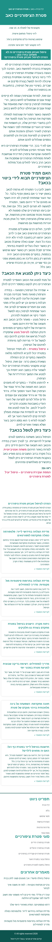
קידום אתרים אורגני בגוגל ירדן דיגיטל (26, 939)
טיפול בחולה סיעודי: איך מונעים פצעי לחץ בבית (26, 878)
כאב (32, 9)
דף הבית (40, 9)
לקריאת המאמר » (41, 569)
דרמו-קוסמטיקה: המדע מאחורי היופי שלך (29, 904)
